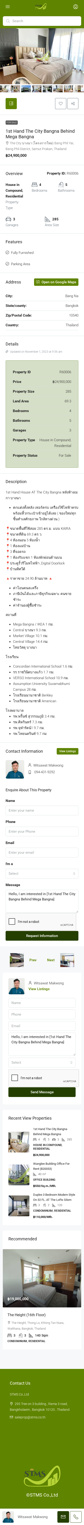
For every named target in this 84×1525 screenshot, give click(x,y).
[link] (42, 1278)
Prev (33, 960)
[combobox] (42, 873)
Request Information (42, 936)
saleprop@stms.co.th (30, 1417)
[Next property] (67, 960)
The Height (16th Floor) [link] (26, 1315)
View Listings (67, 751)
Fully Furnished (22, 253)
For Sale (12, 122)
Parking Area (20, 264)
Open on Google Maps (58, 282)
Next (51, 960)
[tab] (11, 103)
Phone (10, 822)
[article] (42, 1299)
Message (13, 885)
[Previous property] (17, 960)
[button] (60, 103)
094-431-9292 (44, 772)
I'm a (9, 864)
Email (10, 843)
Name (10, 801)
